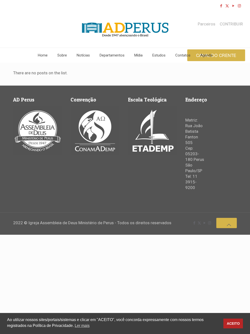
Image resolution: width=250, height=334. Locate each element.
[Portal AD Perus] (125, 29)
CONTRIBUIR (231, 24)
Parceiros (206, 24)
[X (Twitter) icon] (227, 6)
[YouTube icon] (233, 6)
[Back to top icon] (226, 223)
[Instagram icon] (239, 6)
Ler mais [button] (82, 325)
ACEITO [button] (233, 323)
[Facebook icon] (221, 6)
